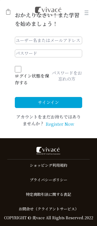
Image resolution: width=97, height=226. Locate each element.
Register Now (60, 124)
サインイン (48, 102)
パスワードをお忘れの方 (67, 76)
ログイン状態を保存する (32, 79)
